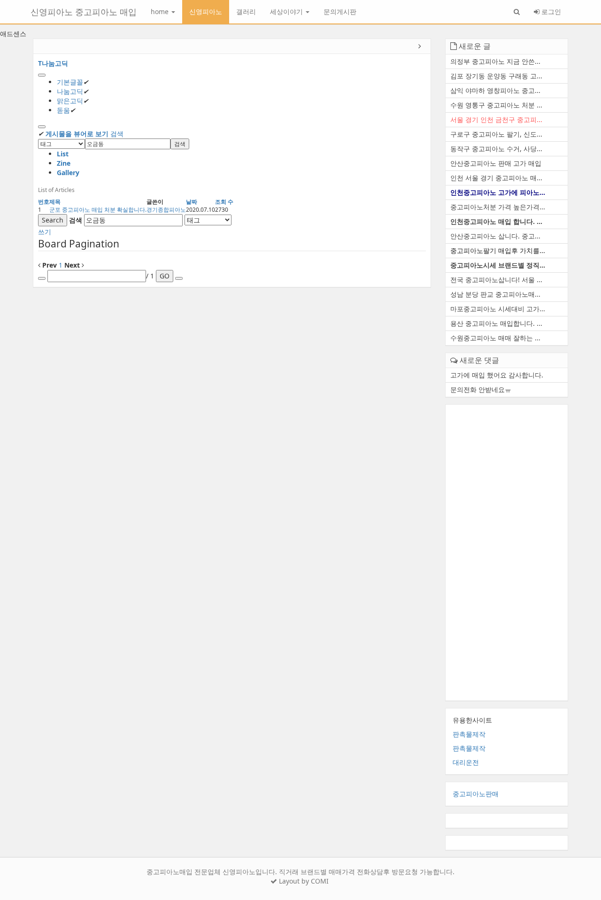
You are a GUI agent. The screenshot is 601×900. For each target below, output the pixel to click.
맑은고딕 (70, 100)
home (160, 11)
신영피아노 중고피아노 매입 (84, 11)
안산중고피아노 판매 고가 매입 (495, 163)
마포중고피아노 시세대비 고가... (497, 308)
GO (165, 275)
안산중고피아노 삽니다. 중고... (495, 235)
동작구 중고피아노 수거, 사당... (496, 148)
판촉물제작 (469, 734)
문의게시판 (340, 11)
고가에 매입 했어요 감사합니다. (496, 374)
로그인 (550, 11)
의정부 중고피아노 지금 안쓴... (495, 61)
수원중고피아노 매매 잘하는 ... (495, 337)
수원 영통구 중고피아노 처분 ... (496, 104)
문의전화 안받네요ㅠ (480, 389)
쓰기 (44, 231)
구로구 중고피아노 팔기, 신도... (496, 134)
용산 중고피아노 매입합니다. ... (496, 323)
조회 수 (224, 202)
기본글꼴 (70, 81)
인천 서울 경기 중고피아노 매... (496, 177)
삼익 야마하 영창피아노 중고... (495, 90)
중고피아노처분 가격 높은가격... (497, 206)
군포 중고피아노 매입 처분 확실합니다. (97, 210)
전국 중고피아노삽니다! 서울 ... (496, 279)
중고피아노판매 (476, 793)
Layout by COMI (303, 881)
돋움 (63, 110)
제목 (55, 202)
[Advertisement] (507, 552)
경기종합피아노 (166, 210)
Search (52, 219)
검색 (116, 133)
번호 (43, 202)
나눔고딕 (70, 91)
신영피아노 (205, 11)
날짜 (191, 202)
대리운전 (466, 762)
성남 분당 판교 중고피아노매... (495, 294)
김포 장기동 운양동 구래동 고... (496, 75)
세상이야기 (287, 11)
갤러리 (246, 11)
